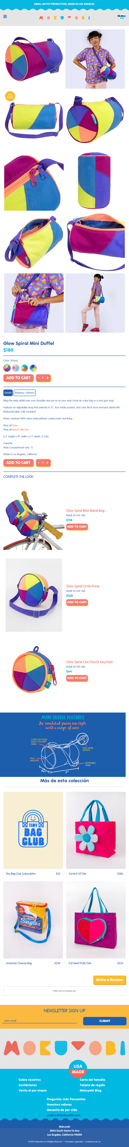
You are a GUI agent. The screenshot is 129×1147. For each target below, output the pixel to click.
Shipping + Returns (25, 392)
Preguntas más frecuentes (66, 1099)
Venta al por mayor (33, 1090)
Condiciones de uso (93, 1142)
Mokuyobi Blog (90, 1090)
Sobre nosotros (30, 1080)
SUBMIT (104, 1021)
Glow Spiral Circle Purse (83, 586)
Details (8, 392)
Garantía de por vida (62, 1110)
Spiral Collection (20, 429)
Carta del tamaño (92, 1080)
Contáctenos (28, 1085)
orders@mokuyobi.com (63, 1115)
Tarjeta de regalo (92, 1085)
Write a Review (109, 980)
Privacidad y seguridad (74, 1142)
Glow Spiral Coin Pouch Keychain (89, 662)
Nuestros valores (59, 1104)
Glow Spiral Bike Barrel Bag (85, 511)
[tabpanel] (33, 59)
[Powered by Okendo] (18, 982)
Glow (15, 425)
